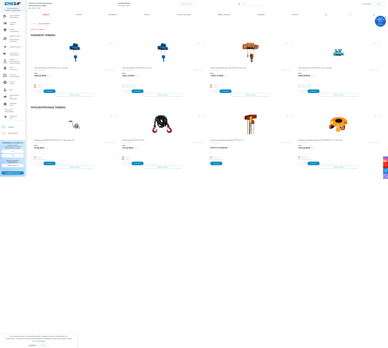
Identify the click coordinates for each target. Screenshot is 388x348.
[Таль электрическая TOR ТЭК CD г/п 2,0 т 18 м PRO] (338, 54)
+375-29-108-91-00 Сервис (37, 6)
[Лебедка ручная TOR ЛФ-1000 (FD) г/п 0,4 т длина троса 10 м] (74, 127)
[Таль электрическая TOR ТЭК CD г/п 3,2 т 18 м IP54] (74, 54)
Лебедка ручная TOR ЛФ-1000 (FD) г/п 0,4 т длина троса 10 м (54, 140)
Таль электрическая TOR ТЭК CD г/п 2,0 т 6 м (137, 68)
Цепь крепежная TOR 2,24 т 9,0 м (133, 140)
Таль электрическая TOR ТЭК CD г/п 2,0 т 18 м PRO (315, 68)
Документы (113, 14)
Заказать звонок (186, 4)
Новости (147, 14)
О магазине (261, 14)
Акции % (46, 14)
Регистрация (367, 4)
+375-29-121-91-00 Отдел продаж (40, 3)
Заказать (216, 163)
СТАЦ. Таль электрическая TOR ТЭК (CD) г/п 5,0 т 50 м (228, 68)
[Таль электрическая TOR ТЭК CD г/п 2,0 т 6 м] (162, 54)
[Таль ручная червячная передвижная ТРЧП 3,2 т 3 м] (250, 127)
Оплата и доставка (184, 14)
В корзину (49, 91)
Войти (379, 4)
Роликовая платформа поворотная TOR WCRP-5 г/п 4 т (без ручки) (320, 140)
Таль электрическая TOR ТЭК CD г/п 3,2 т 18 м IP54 (51, 68)
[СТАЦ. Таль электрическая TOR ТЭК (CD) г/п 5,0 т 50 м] (250, 54)
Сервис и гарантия (223, 14)
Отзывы (79, 14)
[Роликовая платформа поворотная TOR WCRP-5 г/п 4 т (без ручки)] (338, 127)
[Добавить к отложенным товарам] (115, 43)
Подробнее (32, 345)
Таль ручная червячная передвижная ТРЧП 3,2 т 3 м (227, 140)
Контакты (295, 14)
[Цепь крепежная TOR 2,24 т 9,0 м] (162, 127)
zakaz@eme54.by (124, 3)
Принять (43, 345)
